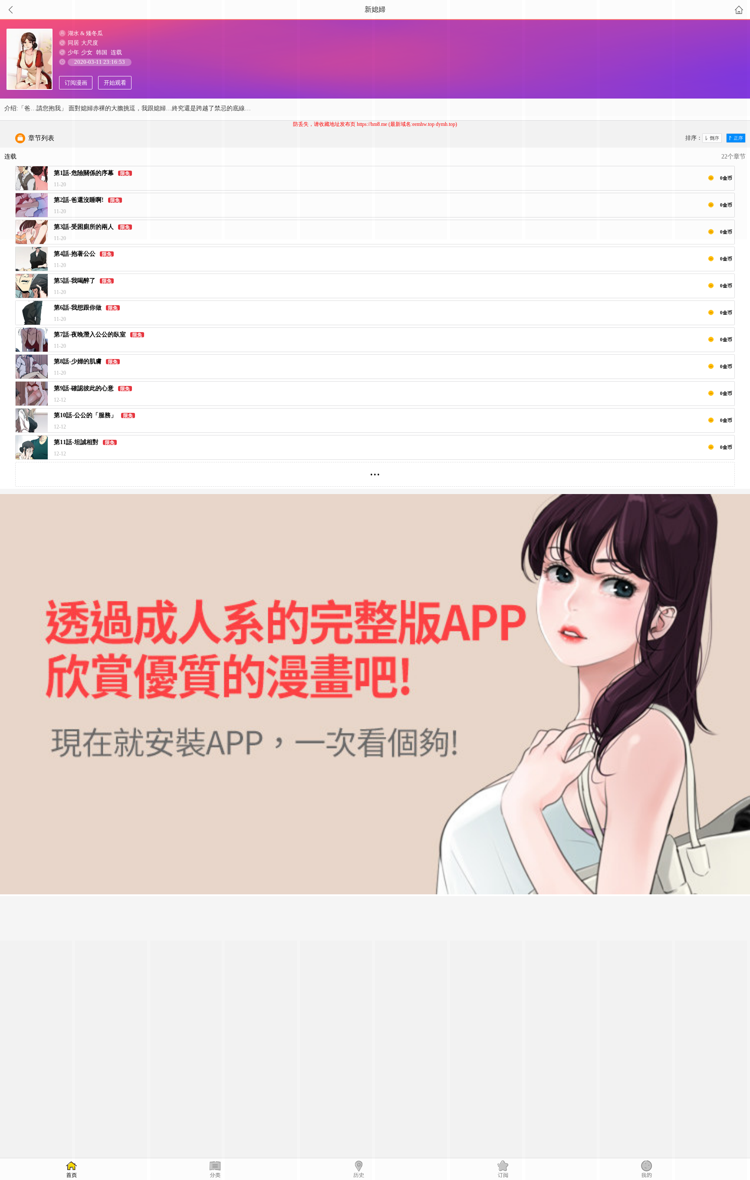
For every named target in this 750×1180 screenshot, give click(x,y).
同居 (73, 43)
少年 (73, 52)
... (375, 471)
